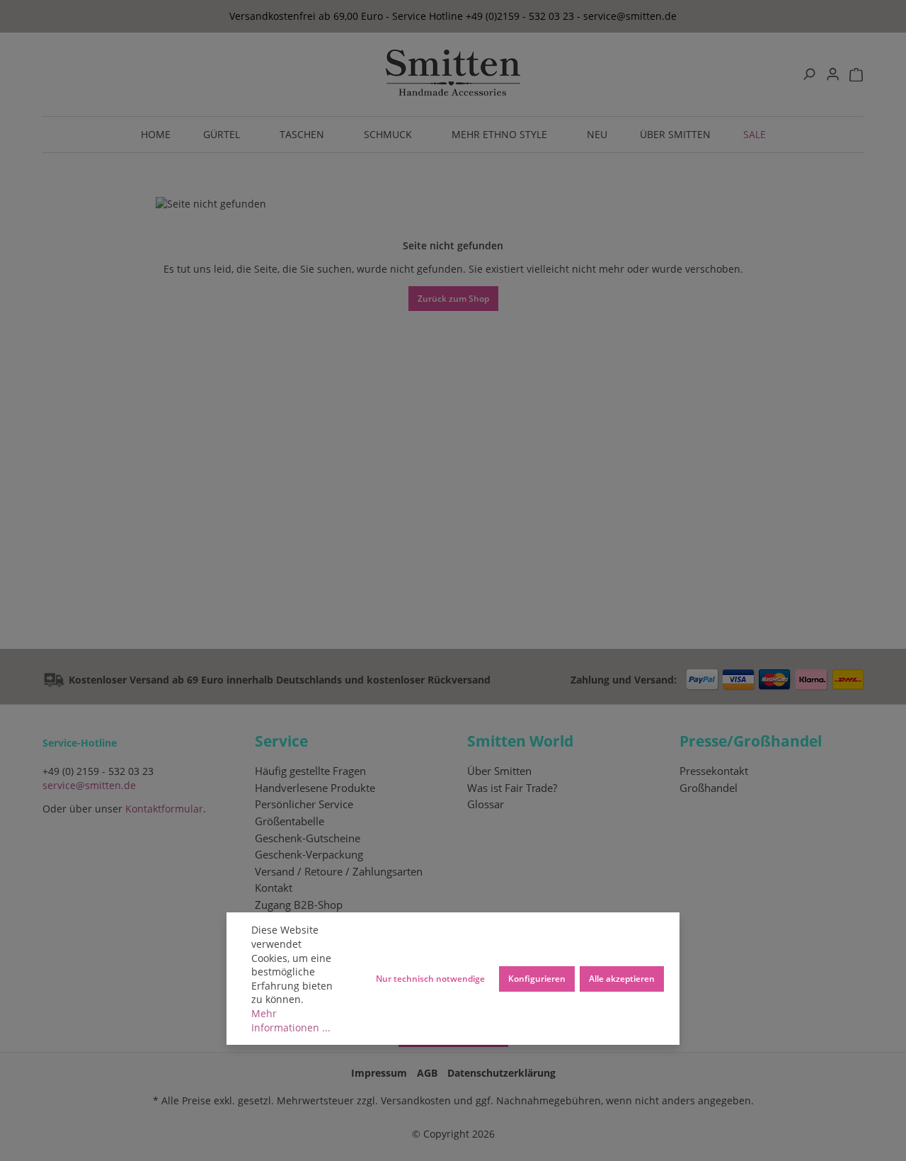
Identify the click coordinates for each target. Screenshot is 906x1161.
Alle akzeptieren (622, 978)
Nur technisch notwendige (430, 978)
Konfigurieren (537, 978)
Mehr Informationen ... (291, 1020)
